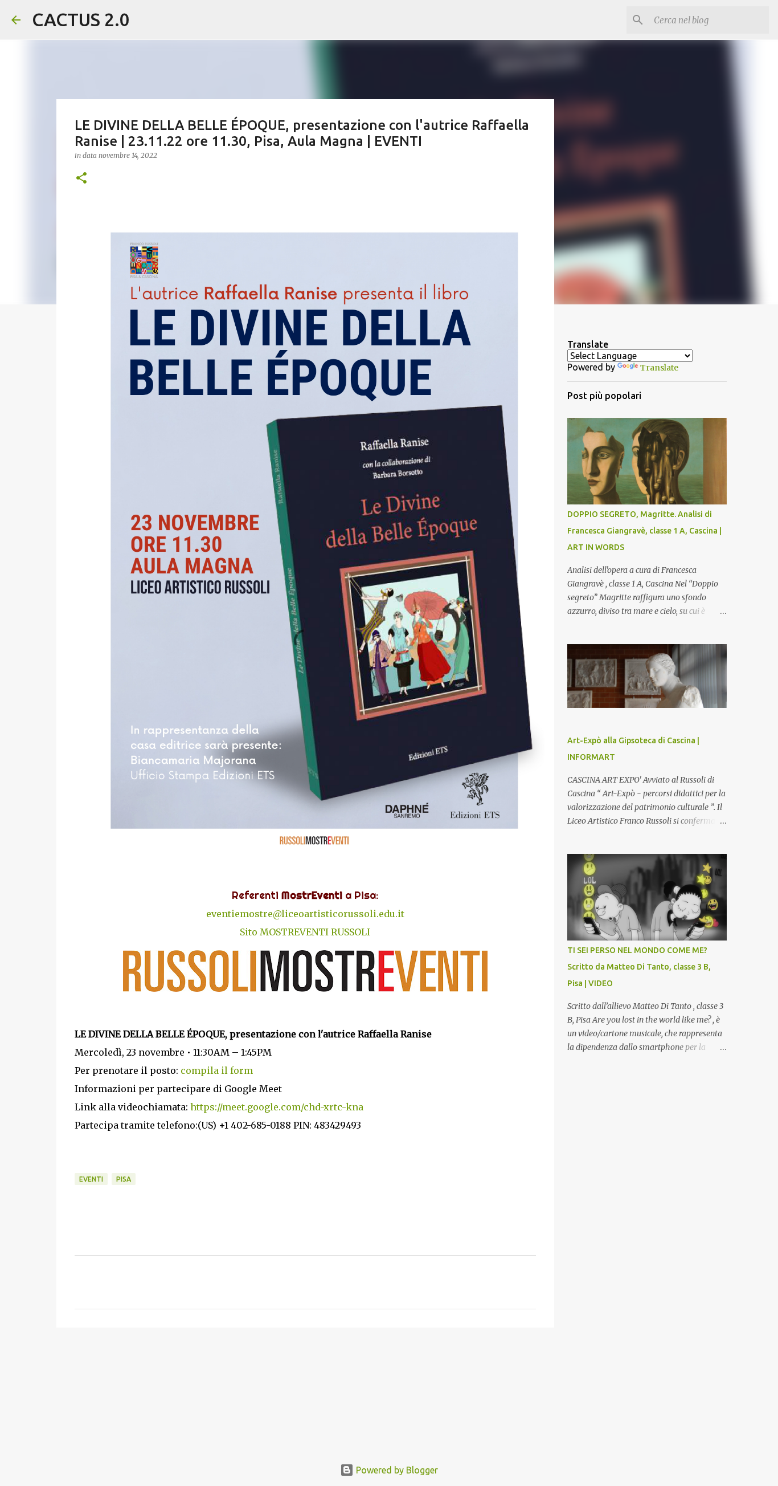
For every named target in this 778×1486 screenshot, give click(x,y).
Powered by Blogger (396, 1470)
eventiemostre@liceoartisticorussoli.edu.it (305, 913)
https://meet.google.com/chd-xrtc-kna (276, 1107)
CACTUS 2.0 (81, 19)
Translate (659, 368)
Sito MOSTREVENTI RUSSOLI (305, 932)
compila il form (217, 1070)
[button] (81, 178)
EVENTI (91, 1179)
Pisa (123, 1179)
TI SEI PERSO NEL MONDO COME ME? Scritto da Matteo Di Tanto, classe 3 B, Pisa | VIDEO (639, 967)
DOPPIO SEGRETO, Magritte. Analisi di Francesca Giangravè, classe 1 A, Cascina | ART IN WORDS (644, 531)
